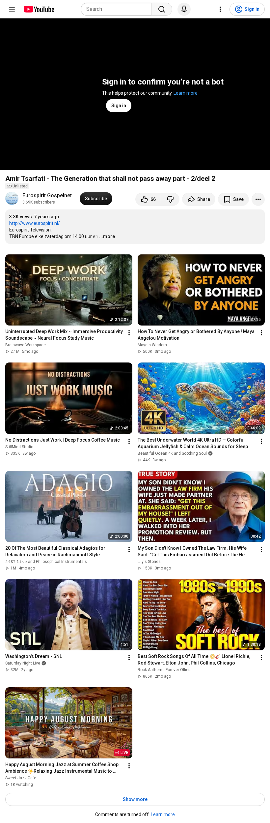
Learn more (186, 93)
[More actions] (258, 199)
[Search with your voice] (184, 9)
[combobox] (118, 9)
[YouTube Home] (38, 9)
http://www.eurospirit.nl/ (34, 223)
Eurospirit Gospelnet (47, 195)
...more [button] (107, 236)
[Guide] (12, 9)
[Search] (161, 9)
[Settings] (220, 9)
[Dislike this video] (170, 199)
